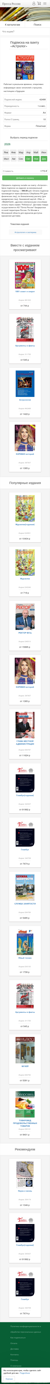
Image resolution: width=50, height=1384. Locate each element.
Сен (21, 158)
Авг (14, 158)
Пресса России (11, 4)
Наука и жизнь (25, 1190)
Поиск (37, 24)
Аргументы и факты (25, 345)
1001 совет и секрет (25, 291)
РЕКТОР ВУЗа (25, 632)
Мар (21, 152)
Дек (44, 158)
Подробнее (25, 1372)
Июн (43, 152)
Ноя (36, 158)
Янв (6, 152)
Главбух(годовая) (25, 795)
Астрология (25, 399)
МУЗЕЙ (25, 1066)
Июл (6, 158)
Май (36, 152)
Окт (28, 158)
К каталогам (12, 24)
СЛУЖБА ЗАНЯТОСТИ (25, 903)
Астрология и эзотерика (25, 232)
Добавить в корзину (25, 177)
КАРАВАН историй (25, 453)
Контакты (14, 1354)
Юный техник (25, 957)
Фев (13, 152)
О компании (15, 1366)
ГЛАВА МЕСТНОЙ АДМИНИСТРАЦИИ (25, 742)
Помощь (14, 1360)
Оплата (13, 1343)
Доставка (14, 1349)
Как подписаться (18, 1337)
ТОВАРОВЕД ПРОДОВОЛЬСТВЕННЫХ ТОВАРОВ (25, 1123)
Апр (28, 152)
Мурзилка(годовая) (25, 524)
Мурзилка (25, 578)
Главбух (25, 849)
